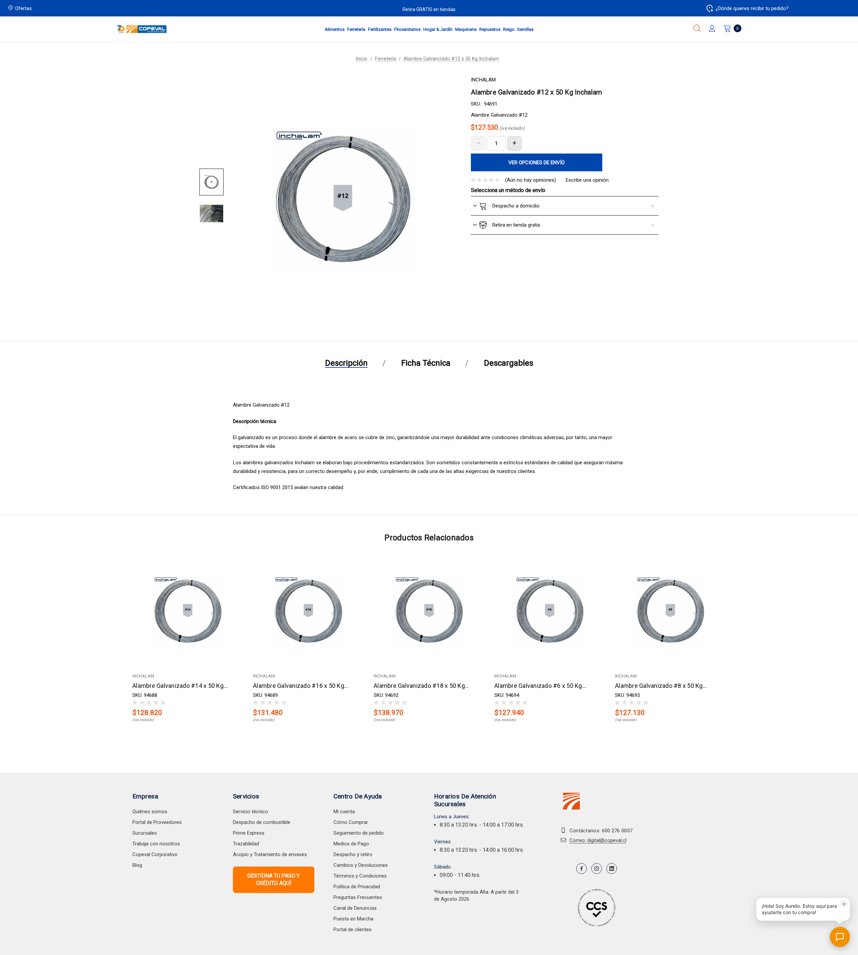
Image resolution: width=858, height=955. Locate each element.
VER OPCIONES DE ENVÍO (536, 163)
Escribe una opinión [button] (587, 180)
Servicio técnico (250, 812)
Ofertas (23, 8)
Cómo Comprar (350, 822)
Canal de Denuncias (355, 908)
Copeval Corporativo (155, 854)
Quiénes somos (149, 812)
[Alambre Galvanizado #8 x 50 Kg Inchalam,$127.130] (670, 610)
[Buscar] (696, 28)
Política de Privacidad (356, 887)
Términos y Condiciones (360, 876)
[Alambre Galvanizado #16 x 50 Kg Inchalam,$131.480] (308, 610)
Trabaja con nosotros (156, 844)
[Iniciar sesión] (712, 29)
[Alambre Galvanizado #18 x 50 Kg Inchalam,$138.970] (429, 610)
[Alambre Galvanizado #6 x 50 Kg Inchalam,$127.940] (549, 610)
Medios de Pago (351, 844)
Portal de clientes (352, 930)
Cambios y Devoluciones (360, 865)
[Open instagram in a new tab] (596, 868)
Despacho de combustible (261, 822)
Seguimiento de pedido (358, 833)
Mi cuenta (344, 812)
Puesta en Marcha (353, 919)
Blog (137, 865)
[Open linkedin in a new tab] (611, 868)
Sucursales (144, 833)
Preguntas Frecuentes (357, 897)
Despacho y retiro (352, 854)
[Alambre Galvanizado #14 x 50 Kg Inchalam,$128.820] (187, 610)
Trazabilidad (246, 844)
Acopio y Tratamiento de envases (270, 854)
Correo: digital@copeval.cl (597, 840)
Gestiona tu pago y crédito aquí (273, 879)
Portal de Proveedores (157, 822)
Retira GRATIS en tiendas (429, 9)
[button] (803, 909)
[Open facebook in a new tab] (581, 868)
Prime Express (248, 833)
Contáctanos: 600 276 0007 (601, 831)
